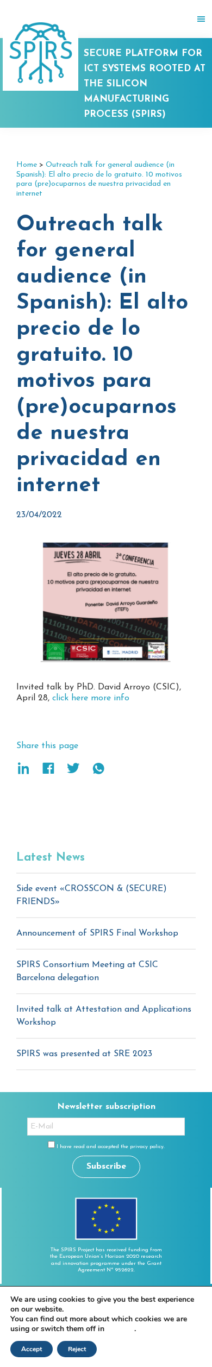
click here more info (90, 698)
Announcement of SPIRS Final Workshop (97, 933)
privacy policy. (147, 1147)
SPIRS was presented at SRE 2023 (84, 1054)
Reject (77, 1349)
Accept (31, 1349)
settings (120, 1329)
